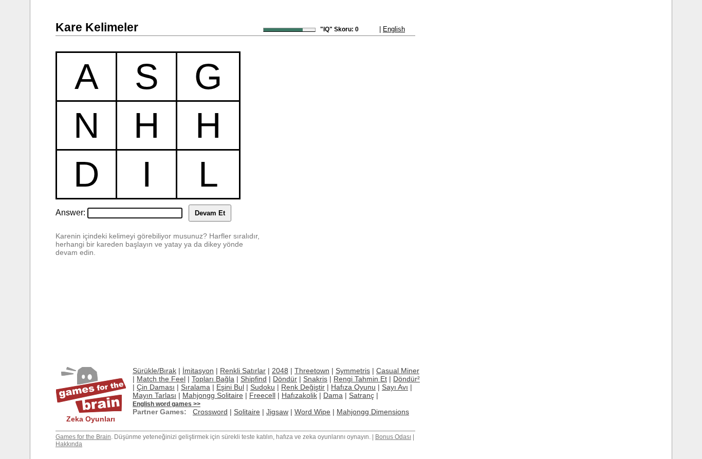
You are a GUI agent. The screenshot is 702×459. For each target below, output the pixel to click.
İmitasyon (198, 370)
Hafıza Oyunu (353, 387)
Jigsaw (277, 412)
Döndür (285, 379)
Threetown (311, 370)
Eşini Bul (230, 387)
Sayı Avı (395, 387)
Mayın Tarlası (154, 395)
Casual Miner (397, 370)
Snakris (315, 379)
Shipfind (254, 379)
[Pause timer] (289, 30)
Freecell (262, 395)
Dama (333, 395)
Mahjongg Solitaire (212, 395)
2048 (280, 370)
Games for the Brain (83, 436)
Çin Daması (156, 387)
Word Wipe (312, 412)
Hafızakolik (299, 395)
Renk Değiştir (303, 387)
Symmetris (353, 370)
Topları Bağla (213, 379)
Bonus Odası (393, 436)
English (394, 29)
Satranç (361, 395)
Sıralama (195, 387)
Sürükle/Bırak (154, 370)
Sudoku (262, 387)
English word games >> (166, 404)
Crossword (210, 412)
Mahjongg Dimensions (373, 412)
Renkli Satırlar (243, 370)
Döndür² (406, 379)
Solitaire (247, 412)
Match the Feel (161, 379)
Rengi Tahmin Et (360, 379)
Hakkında (69, 444)
